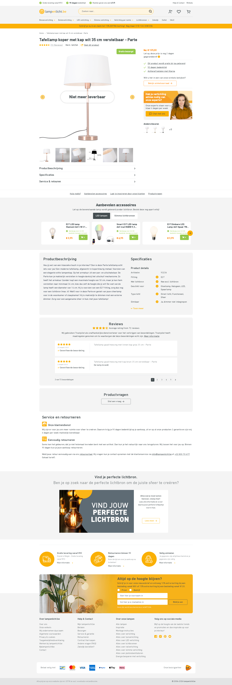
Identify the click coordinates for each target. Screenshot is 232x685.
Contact (42, 650)
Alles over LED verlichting (127, 640)
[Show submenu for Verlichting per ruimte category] (132, 20)
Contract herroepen (86, 640)
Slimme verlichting (101, 20)
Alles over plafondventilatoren (129, 653)
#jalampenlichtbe (47, 647)
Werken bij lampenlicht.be (50, 644)
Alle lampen (121, 624)
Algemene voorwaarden (50, 634)
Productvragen (155, 194)
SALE (172, 20)
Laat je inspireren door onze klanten (127, 194)
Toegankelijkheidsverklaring (51, 640)
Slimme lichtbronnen (124, 216)
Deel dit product (91, 45)
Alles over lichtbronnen (126, 644)
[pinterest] (165, 636)
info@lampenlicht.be (162, 454)
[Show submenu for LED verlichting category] (90, 20)
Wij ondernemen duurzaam (51, 631)
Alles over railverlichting (127, 647)
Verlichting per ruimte (122, 20)
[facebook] (155, 636)
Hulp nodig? (75, 194)
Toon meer (138, 308)
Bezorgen (82, 631)
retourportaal (86, 454)
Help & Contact (178, 3)
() (57, 45)
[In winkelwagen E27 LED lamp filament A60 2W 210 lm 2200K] (83, 237)
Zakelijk (155, 20)
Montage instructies (125, 631)
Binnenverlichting (46, 20)
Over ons (43, 624)
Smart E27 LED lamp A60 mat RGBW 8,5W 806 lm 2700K (127, 225)
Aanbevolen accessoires (95, 194)
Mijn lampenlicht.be (86, 624)
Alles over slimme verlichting (129, 650)
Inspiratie (120, 628)
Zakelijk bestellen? (86, 647)
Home (41, 33)
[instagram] (160, 636)
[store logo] (52, 11)
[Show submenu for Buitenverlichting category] (73, 20)
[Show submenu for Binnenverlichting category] (54, 20)
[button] (116, 26)
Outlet (164, 20)
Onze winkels (45, 628)
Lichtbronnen (141, 20)
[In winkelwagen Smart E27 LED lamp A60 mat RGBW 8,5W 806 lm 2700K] (133, 237)
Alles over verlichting (125, 634)
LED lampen (101, 216)
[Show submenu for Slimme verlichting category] (110, 20)
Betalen (81, 628)
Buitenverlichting (65, 20)
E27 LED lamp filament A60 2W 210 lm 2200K (76, 225)
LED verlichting (83, 20)
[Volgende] (190, 233)
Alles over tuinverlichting (127, 637)
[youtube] (169, 636)
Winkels (189, 3)
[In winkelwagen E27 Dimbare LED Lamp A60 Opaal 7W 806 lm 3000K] (184, 237)
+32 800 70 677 (182, 454)
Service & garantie (86, 634)
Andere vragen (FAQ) (87, 644)
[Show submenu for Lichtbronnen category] (148, 20)
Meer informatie (152, 336)
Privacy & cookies (47, 637)
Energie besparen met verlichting (131, 656)
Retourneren (83, 637)
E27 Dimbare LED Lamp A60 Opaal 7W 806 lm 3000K (177, 225)
